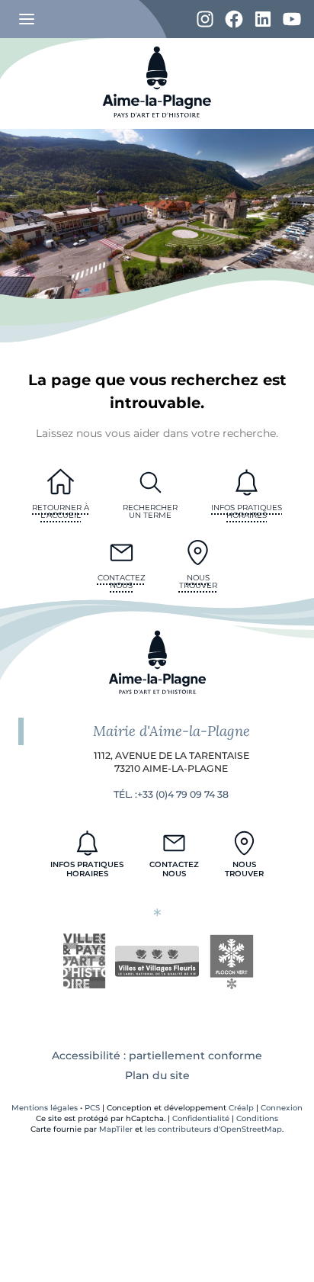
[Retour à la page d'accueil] (157, 125)
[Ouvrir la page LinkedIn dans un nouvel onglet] (262, 20)
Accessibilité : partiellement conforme (157, 1055)
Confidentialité (200, 1118)
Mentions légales (44, 1108)
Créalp (241, 1108)
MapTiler (116, 1129)
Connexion (282, 1108)
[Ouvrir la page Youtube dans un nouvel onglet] (291, 20)
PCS (92, 1108)
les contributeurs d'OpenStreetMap (213, 1129)
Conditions (257, 1118)
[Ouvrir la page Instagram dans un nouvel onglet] (205, 20)
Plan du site (157, 1075)
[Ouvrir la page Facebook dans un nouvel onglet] (233, 20)
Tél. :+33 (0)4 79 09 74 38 (171, 794)
